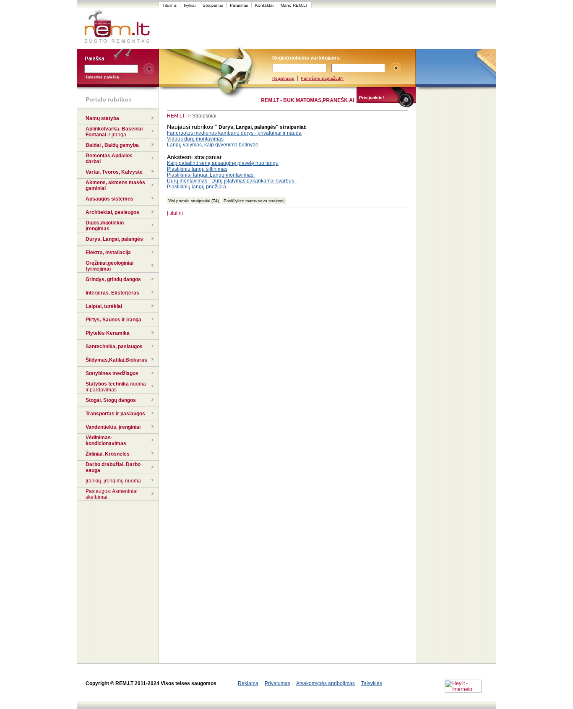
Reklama (248, 683)
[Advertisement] (317, 28)
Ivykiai (189, 5)
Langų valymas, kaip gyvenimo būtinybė (212, 145)
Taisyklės (371, 683)
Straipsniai (213, 5)
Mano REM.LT (294, 5)
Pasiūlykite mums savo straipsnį (254, 200)
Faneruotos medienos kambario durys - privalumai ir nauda (234, 133)
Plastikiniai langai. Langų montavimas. (211, 175)
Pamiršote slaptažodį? (322, 78)
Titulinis (169, 5)
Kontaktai (264, 5)
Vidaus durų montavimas (195, 139)
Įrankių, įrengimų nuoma (113, 481)
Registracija (283, 78)
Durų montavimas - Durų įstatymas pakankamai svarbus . (232, 181)
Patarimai (239, 5)
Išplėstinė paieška (101, 77)
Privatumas (277, 683)
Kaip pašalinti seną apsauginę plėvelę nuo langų (223, 163)
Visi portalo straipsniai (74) (193, 200)
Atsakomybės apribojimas (325, 683)
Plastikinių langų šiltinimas (197, 169)
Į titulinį (175, 213)
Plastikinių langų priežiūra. (197, 187)
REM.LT (176, 116)
